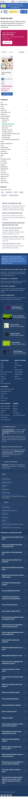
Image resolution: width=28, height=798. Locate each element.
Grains (2, 367)
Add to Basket (7, 94)
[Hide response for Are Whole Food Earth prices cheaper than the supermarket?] (25, 597)
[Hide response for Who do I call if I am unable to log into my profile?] (25, 747)
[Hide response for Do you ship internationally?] (25, 699)
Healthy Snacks (4, 147)
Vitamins (17, 376)
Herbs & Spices (4, 153)
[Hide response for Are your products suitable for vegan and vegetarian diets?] (25, 618)
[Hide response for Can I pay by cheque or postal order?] (25, 670)
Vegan (2, 396)
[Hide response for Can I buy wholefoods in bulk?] (25, 590)
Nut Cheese (3, 161)
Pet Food (3, 170)
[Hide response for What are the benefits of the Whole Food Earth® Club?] (25, 545)
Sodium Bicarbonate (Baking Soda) (10, 139)
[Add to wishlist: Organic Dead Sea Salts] (11, 57)
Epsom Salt (5, 128)
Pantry (2, 145)
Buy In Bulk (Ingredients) (19, 415)
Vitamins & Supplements (7, 143)
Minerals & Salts (5, 118)
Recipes (15, 410)
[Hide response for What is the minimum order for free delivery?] (25, 685)
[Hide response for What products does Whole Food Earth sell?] (25, 561)
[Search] (16, 11)
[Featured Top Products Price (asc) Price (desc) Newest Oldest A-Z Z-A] (22, 52)
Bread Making (4, 167)
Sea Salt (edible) (6, 137)
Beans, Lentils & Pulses (6, 372)
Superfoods (3, 151)
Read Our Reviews (5, 415)
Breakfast (3, 165)
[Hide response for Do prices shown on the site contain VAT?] (25, 678)
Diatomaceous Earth (7, 126)
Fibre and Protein (5, 174)
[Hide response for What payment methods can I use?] (25, 655)
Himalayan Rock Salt (7, 129)
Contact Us (3, 410)
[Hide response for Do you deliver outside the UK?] (25, 611)
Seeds (2, 365)
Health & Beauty (5, 182)
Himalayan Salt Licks (7, 131)
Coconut (3, 376)
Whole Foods (4, 104)
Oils (15, 367)
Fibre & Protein (4, 398)
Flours (2, 106)
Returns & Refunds (5, 408)
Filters (4, 52)
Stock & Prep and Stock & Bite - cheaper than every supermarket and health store (12, 5)
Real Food (3, 178)
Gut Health (3, 400)
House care (3, 180)
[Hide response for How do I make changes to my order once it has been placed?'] (25, 725)
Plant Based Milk (19, 372)
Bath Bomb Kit (5, 120)
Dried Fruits (3, 110)
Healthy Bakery (4, 169)
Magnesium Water (6, 135)
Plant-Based (4, 393)
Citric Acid (4, 122)
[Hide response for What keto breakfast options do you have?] (25, 648)
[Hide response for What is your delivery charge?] (25, 692)
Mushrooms (3, 114)
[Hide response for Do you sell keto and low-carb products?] (25, 641)
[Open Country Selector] (14, 1)
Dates (2, 381)
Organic (3, 108)
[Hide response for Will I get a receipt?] (25, 718)
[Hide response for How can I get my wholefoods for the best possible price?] (25, 633)
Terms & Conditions (5, 419)
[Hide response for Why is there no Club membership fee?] (25, 553)
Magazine (15, 408)
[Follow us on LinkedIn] (10, 795)
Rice (2, 370)
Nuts (2, 363)
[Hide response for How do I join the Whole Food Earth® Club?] (25, 568)
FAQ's (2, 413)
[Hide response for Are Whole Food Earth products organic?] (25, 583)
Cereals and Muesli (5, 116)
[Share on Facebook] (2, 795)
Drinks (2, 141)
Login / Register (23, 1)
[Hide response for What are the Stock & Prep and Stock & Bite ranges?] (25, 576)
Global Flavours (4, 176)
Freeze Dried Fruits (5, 112)
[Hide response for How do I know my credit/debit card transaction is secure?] (25, 662)
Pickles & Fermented (6, 149)
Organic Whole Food (6, 391)
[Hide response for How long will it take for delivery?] (25, 705)
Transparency (16, 413)
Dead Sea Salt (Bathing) (8, 124)
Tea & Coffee (4, 163)
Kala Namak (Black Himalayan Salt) (10, 133)
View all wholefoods (5, 383)
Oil (1, 157)
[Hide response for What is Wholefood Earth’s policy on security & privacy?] (25, 755)
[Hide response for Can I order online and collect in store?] (25, 770)
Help (3, 1)
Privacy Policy (4, 417)
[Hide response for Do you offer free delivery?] (25, 604)
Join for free (7, 42)
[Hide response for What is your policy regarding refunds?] (25, 740)
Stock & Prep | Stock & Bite (7, 389)
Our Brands (3, 172)
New (2, 102)
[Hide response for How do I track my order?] (25, 711)
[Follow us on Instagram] (8, 795)
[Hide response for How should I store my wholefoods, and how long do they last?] (25, 625)
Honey (2, 155)
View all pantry (18, 379)
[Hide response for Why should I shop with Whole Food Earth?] (25, 538)
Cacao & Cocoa (18, 370)
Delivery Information (5, 406)
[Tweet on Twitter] (5, 795)
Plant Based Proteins (6, 159)
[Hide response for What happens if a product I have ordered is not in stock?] (25, 732)
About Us (15, 406)
